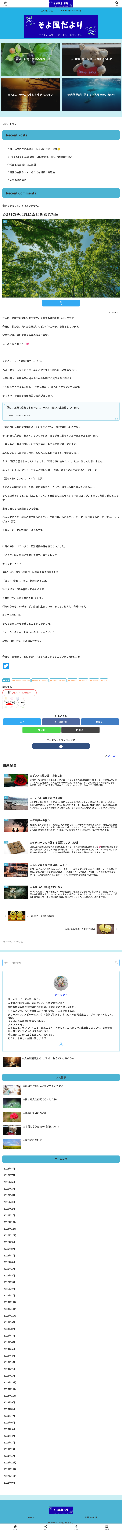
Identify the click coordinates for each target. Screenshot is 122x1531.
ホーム (31, 1517)
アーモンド (61, 995)
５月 (105, 680)
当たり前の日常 (59, 680)
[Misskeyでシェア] (102, 1045)
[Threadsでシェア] (47, 1053)
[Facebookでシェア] (20, 1053)
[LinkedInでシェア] (74, 1062)
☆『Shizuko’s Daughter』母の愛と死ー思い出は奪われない (39, 157)
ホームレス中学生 (22, 680)
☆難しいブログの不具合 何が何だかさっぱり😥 (33, 149)
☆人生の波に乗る (16, 180)
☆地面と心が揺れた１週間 (21, 164)
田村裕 (95, 680)
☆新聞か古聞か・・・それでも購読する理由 (31, 172)
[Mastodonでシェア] (47, 1045)
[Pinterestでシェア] (47, 1062)
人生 (7, 680)
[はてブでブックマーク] (102, 1053)
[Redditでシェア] (74, 1053)
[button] (80, 730)
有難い (73, 680)
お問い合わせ (91, 1517)
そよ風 (84, 680)
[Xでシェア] (20, 1045)
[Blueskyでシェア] (74, 1045)
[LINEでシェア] (20, 1062)
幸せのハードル (41, 680)
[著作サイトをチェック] (61, 746)
